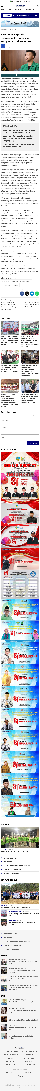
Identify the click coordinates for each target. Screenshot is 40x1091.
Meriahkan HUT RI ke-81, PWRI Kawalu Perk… (23, 963)
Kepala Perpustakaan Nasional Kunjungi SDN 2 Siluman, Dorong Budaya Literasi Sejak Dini (9, 304)
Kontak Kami (29, 1061)
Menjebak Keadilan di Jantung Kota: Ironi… (22, 1003)
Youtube (30, 1073)
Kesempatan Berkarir (10, 1055)
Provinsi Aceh (6, 285)
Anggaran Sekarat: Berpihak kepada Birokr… (22, 1011)
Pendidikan (4, 905)
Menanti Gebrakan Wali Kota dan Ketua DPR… (23, 1028)
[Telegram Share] (32, 293)
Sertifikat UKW (29, 1065)
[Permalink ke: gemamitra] (3, 46)
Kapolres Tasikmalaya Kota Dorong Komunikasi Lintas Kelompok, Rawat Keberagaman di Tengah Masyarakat (30, 370)
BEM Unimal (5, 281)
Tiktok (21, 1076)
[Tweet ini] (27, 293)
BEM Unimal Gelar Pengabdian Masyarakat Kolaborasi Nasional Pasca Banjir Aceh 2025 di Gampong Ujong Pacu (19, 138)
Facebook (12, 1073)
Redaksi (10, 1058)
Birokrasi (12, 1008)
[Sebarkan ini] (22, 293)
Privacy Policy (29, 1058)
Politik (3, 850)
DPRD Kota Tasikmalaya (12, 869)
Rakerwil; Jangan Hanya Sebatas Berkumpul (21, 1037)
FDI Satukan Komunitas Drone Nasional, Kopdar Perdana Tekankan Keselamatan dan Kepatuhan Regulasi (30, 398)
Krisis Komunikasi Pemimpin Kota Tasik (23, 1020)
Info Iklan (29, 1055)
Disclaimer (10, 1061)
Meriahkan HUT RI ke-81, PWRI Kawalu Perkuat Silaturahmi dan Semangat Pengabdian (9, 368)
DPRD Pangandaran (11, 858)
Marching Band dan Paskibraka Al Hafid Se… (17, 908)
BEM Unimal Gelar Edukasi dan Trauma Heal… (23, 980)
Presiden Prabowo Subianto (21, 281)
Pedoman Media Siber (29, 1051)
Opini (10, 1000)
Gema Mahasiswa (14, 977)
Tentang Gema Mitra (10, 1051)
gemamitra (8, 862)
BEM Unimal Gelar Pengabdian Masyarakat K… (20, 988)
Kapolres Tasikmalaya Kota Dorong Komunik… (22, 971)
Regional (19, 912)
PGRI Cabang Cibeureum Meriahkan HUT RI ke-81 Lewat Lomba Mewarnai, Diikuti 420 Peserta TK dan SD (10, 340)
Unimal (16, 285)
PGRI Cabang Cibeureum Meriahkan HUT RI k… (24, 915)
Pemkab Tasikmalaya (11, 873)
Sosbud (17, 960)
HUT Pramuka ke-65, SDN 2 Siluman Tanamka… (22, 923)
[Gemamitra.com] (20, 6)
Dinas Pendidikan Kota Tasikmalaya (17, 866)
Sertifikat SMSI (10, 1065)
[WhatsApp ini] (37, 293)
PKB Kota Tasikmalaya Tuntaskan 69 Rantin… (18, 852)
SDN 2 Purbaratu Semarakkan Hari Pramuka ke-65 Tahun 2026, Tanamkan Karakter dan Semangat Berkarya (30, 341)
